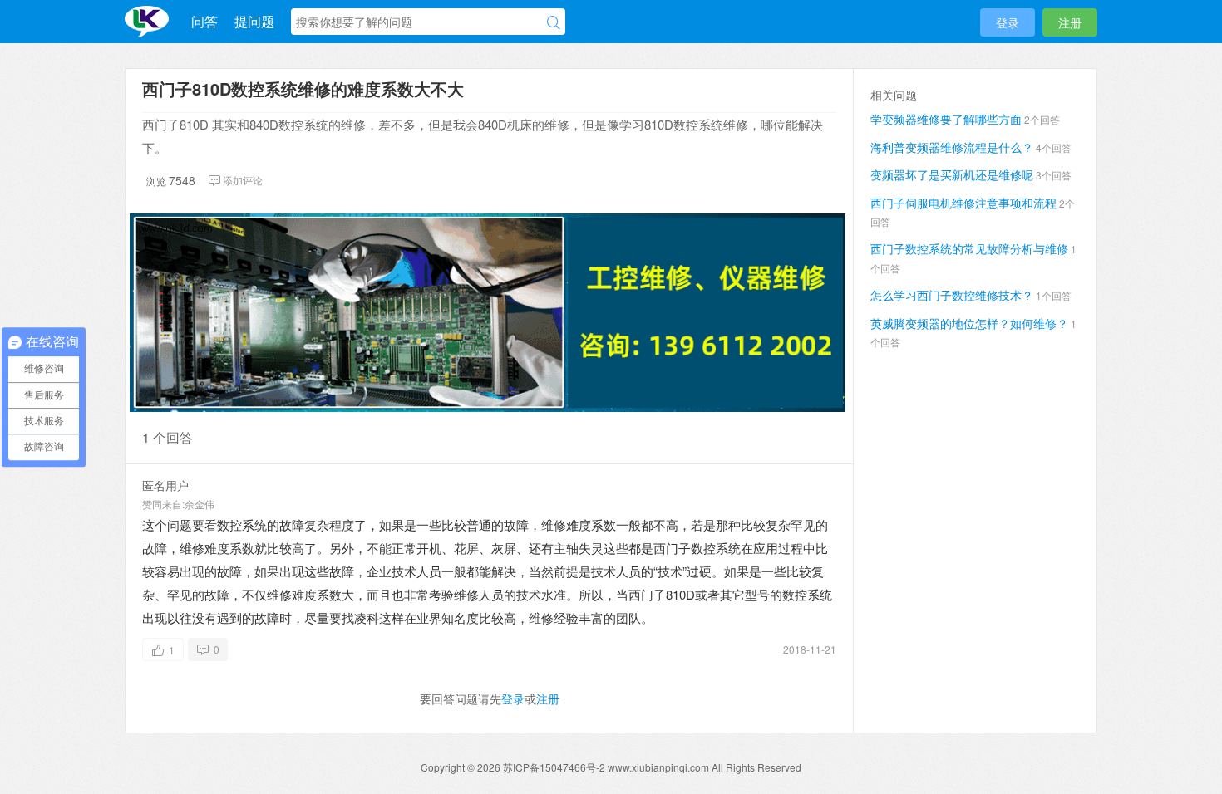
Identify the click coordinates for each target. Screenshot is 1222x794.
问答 (204, 21)
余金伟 (199, 504)
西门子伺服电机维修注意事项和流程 (963, 202)
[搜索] (553, 22)
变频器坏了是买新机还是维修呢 (951, 174)
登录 (1007, 22)
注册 (1070, 22)
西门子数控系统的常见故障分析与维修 (969, 248)
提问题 (254, 21)
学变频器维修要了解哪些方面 (946, 118)
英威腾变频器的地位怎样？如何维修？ (969, 323)
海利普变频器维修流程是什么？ (951, 147)
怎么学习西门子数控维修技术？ (951, 295)
